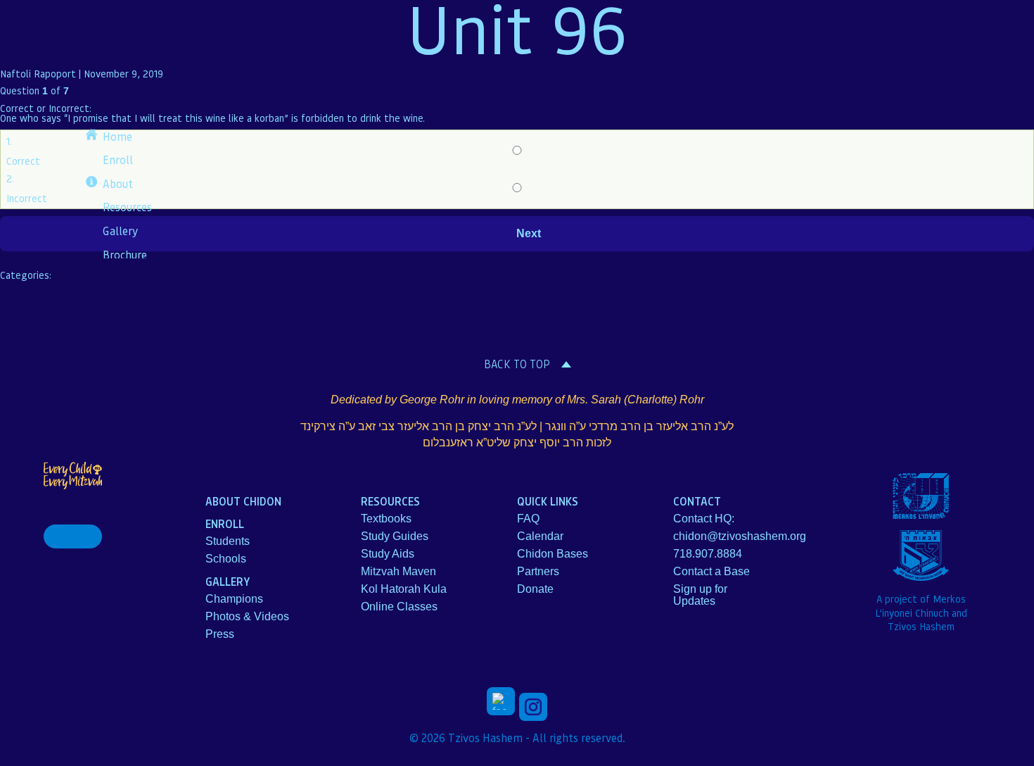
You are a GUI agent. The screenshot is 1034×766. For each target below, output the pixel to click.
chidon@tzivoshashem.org (739, 536)
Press (219, 634)
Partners (538, 571)
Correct (23, 160)
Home (117, 136)
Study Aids (387, 554)
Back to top (517, 364)
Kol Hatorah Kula (404, 589)
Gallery (120, 230)
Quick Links (547, 501)
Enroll (118, 159)
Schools (225, 559)
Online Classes (399, 607)
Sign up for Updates (700, 595)
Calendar (540, 536)
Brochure (125, 254)
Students (227, 541)
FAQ (528, 519)
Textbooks (386, 519)
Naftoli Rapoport (38, 73)
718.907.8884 (707, 554)
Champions (234, 599)
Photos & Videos (247, 616)
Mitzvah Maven (398, 571)
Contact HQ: (703, 519)
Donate (535, 589)
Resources (127, 206)
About (118, 183)
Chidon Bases (552, 554)
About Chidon (243, 501)
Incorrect (26, 198)
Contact (697, 501)
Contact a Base (711, 571)
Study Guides (394, 536)
